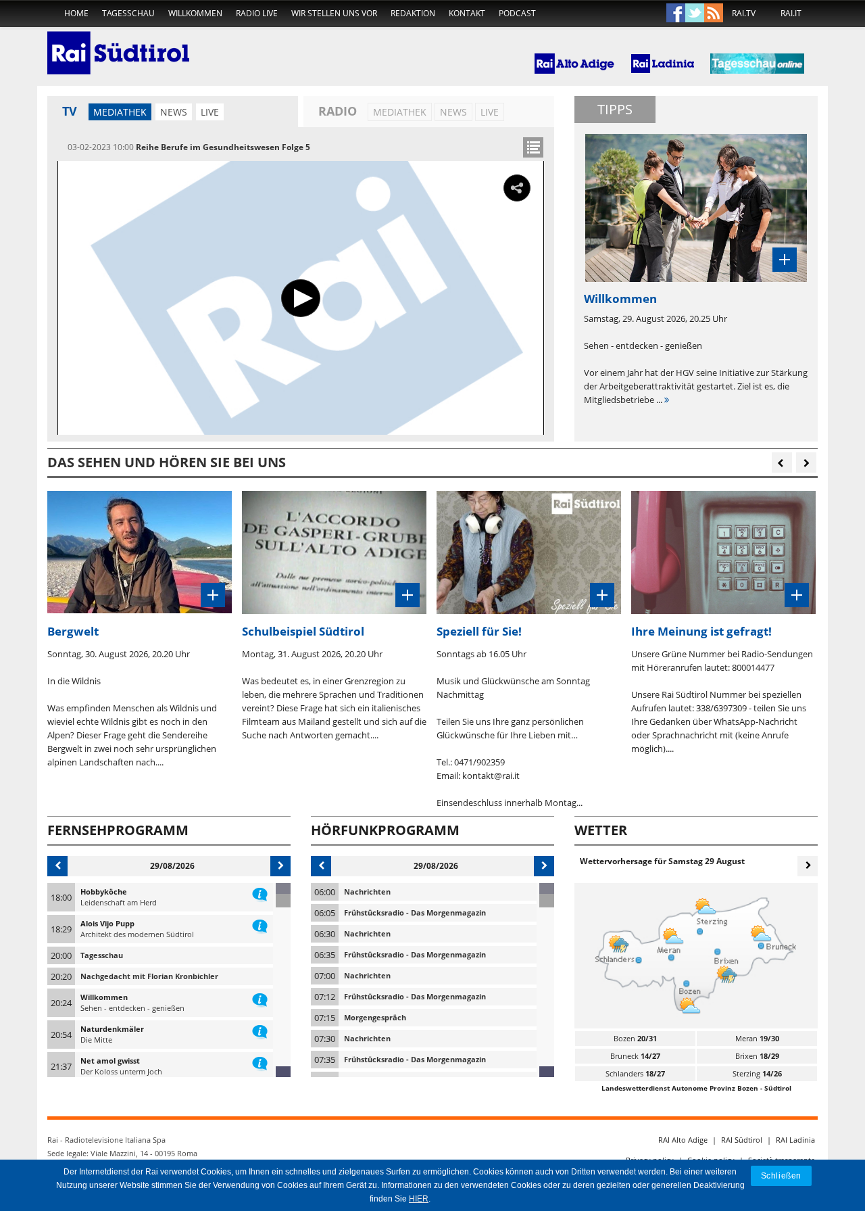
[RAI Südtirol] (118, 43)
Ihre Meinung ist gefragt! (701, 631)
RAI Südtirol (741, 1140)
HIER (418, 1199)
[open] (533, 147)
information (260, 891)
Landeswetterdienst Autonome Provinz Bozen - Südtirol (696, 1088)
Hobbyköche (103, 891)
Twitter (694, 13)
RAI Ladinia (795, 1140)
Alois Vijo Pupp (107, 923)
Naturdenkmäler (112, 1029)
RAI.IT (791, 13)
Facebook (675, 13)
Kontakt (467, 13)
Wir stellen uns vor (334, 13)
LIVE (210, 111)
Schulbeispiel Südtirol (303, 631)
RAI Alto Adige (683, 1140)
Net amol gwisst (110, 1060)
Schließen (781, 1175)
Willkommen (195, 13)
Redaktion (413, 13)
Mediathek (120, 111)
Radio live (257, 13)
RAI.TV (744, 13)
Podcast (517, 13)
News (173, 111)
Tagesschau (128, 13)
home (76, 13)
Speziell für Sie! (479, 631)
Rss (713, 13)
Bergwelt (73, 631)
